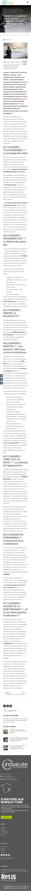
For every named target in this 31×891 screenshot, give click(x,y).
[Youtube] (9, 855)
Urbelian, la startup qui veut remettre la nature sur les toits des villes (18, 731)
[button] (27, 2)
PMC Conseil (20, 104)
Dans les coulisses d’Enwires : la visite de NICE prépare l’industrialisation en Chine (18, 747)
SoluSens (24, 99)
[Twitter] (4, 855)
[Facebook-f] (2, 855)
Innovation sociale (17, 11)
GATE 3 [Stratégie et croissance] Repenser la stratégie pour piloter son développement (19, 739)
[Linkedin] (6, 855)
